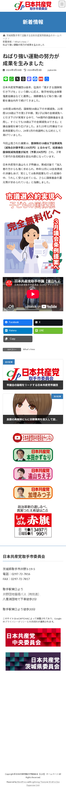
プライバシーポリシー (16, 621)
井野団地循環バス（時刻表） (22, 594)
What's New (29, 349)
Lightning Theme (39, 782)
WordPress (22, 782)
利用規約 (33, 621)
